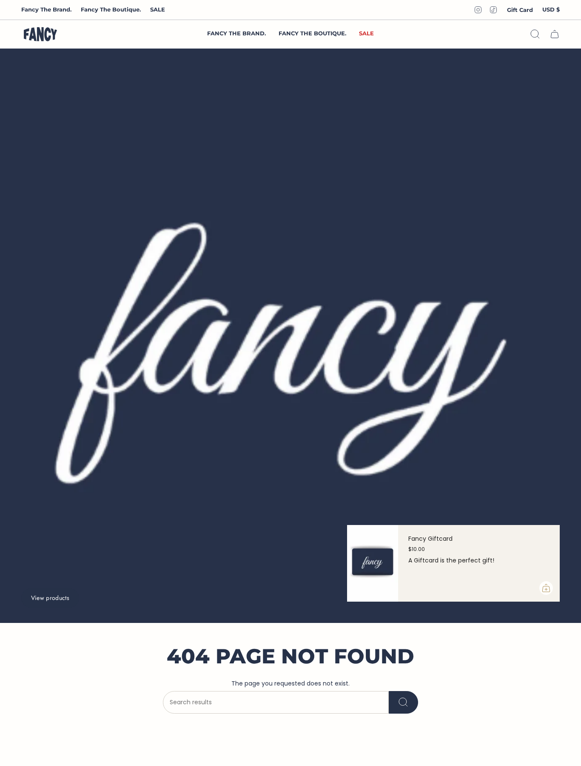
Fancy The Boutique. (111, 9)
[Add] (546, 588)
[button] (312, 34)
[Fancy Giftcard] (372, 563)
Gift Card (520, 9)
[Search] (403, 702)
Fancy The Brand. (46, 9)
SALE (157, 9)
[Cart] (554, 34)
